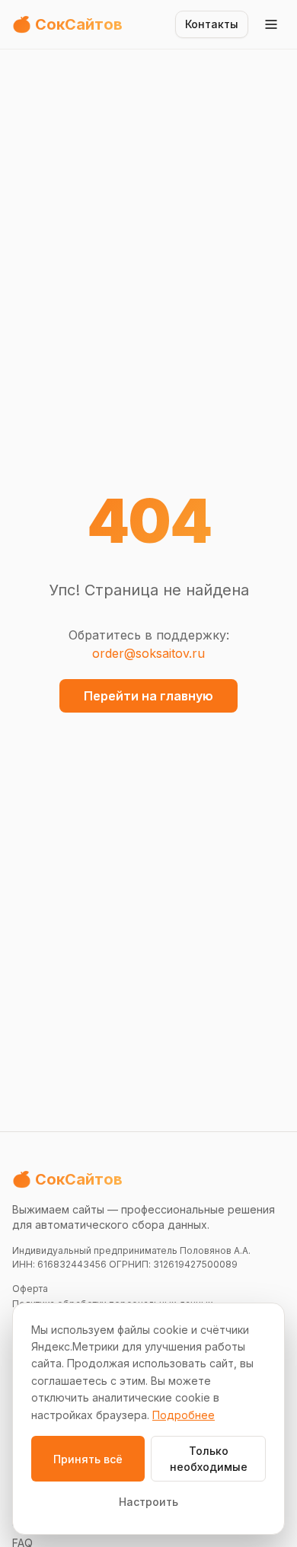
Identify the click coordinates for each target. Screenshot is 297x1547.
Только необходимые (209, 1458)
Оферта (30, 1288)
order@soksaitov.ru (148, 653)
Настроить (148, 1501)
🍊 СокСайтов (67, 1179)
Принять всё (88, 1459)
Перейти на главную (148, 695)
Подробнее (183, 1414)
